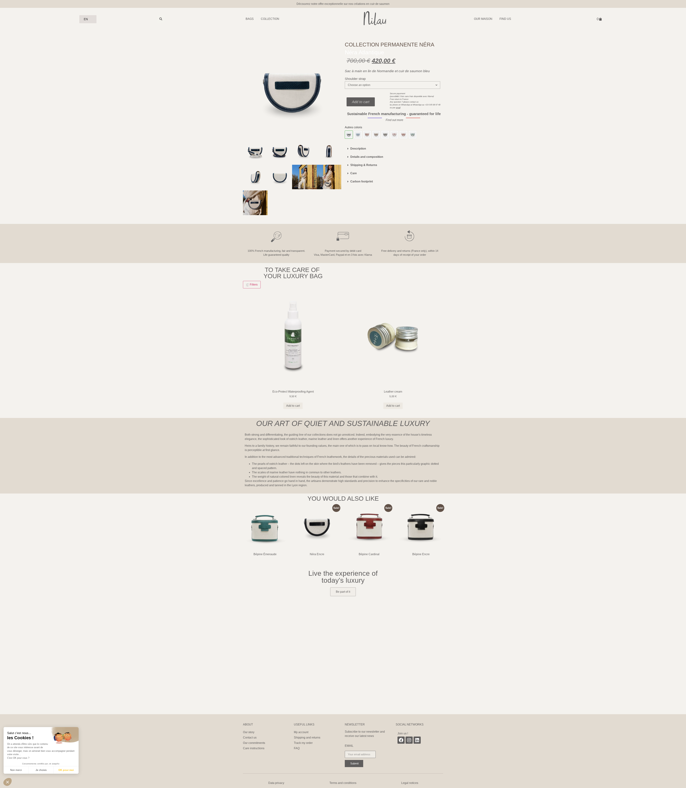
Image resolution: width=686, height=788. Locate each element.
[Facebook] (401, 740)
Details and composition (366, 156)
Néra (426, 45)
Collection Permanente (381, 45)
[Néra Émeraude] (412, 134)
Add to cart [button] (293, 405)
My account (301, 732)
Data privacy (276, 782)
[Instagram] (409, 740)
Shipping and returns (307, 737)
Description (358, 148)
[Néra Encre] (385, 134)
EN (86, 19)
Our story (248, 732)
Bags (250, 18)
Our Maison (483, 18)
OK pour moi (66, 770)
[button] (394, 120)
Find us (505, 18)
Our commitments (254, 742)
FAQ (297, 748)
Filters (253, 284)
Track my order (303, 742)
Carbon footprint (361, 181)
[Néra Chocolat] (376, 134)
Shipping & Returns (363, 165)
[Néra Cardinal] (403, 134)
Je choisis (41, 770)
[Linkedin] (417, 740)
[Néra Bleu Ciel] (358, 134)
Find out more (394, 120)
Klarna (430, 96)
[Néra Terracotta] (394, 134)
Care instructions (253, 748)
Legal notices (409, 782)
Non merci (16, 770)
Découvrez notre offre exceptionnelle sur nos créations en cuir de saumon (343, 3)
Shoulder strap (355, 78)
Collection (270, 18)
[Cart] (599, 19)
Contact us (250, 737)
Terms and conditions (342, 782)
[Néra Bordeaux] (367, 134)
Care (353, 173)
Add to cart (360, 102)
